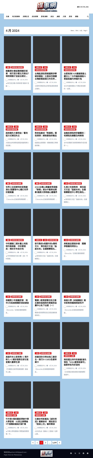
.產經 (58, 16)
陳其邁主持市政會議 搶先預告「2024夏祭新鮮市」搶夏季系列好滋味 (75, 362)
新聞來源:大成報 (69, 356)
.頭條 (8, 67)
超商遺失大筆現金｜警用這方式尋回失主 (17, 134)
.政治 (52, 16)
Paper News (8, 455)
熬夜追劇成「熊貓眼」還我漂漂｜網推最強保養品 (46, 134)
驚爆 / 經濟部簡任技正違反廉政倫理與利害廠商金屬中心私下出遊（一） (46, 303)
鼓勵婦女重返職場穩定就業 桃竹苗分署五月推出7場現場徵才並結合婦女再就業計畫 (17, 74)
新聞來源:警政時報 (41, 70)
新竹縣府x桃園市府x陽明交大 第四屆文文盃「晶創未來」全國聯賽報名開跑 (46, 247)
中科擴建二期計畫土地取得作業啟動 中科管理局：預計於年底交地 (17, 246)
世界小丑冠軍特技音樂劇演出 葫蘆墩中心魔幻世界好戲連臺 (17, 189)
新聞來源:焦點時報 (17, 67)
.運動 (76, 16)
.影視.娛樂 (44, 16)
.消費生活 (26, 16)
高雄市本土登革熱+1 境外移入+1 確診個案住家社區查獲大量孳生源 (17, 359)
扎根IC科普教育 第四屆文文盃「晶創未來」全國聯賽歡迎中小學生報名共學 (75, 191)
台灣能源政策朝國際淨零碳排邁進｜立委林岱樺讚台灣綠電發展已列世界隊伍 (46, 77)
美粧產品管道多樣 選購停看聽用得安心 (75, 244)
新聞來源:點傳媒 (16, 183)
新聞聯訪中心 (12, 80)
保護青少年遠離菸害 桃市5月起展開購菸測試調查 (17, 301)
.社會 (7, 16)
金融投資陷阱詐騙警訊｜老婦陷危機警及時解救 (75, 134)
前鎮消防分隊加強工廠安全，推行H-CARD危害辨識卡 (46, 359)
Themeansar (18, 455)
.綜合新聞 (35, 16)
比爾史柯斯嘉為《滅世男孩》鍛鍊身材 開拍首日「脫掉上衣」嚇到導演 (46, 421)
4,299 (54, 443)
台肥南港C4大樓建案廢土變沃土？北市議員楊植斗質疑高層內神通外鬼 (75, 76)
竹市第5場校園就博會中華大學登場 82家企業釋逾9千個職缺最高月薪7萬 (17, 421)
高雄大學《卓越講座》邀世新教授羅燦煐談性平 (75, 301)
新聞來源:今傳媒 (16, 353)
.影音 (70, 16)
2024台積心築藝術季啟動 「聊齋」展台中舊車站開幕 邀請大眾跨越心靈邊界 (46, 189)
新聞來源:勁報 (53, 240)
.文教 (64, 16)
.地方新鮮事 (16, 16)
